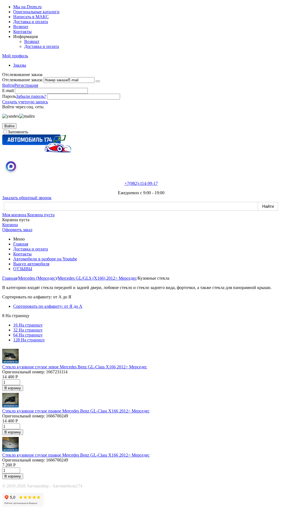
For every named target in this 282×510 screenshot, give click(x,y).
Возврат (20, 26)
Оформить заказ (17, 229)
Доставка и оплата (30, 21)
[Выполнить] (98, 81)
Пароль (9, 96)
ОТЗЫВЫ (22, 268)
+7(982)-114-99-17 (141, 183)
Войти (8, 85)
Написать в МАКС (31, 16)
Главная (20, 244)
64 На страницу (28, 335)
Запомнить (18, 131)
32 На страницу (28, 330)
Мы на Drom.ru (27, 6)
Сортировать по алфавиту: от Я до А (47, 306)
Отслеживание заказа (22, 79)
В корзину (12, 388)
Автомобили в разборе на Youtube (45, 259)
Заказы (19, 65)
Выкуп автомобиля (31, 263)
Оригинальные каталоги (36, 11)
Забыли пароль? (31, 96)
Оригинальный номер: (23, 371)
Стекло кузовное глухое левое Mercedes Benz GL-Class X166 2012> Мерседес (74, 367)
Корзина (10, 224)
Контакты (22, 31)
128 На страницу (29, 340)
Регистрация (26, 85)
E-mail (8, 90)
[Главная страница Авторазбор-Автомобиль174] (36, 151)
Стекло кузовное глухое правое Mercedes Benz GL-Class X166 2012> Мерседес (76, 411)
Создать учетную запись (25, 101)
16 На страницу (28, 325)
